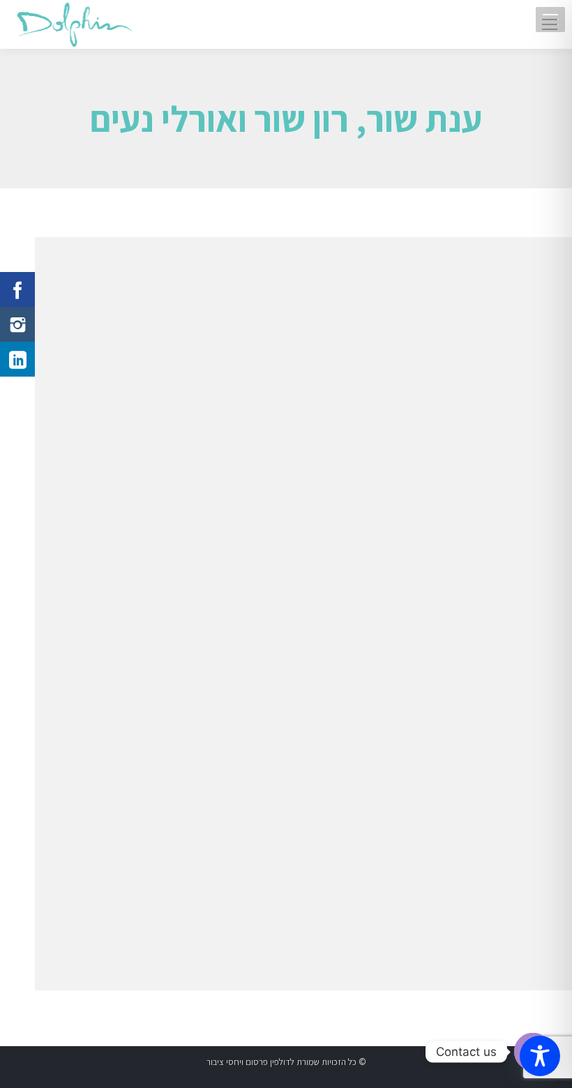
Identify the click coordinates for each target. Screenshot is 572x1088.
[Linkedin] (17, 359)
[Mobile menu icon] (549, 24)
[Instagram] (17, 324)
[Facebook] (17, 289)
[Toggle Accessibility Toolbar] (540, 1056)
